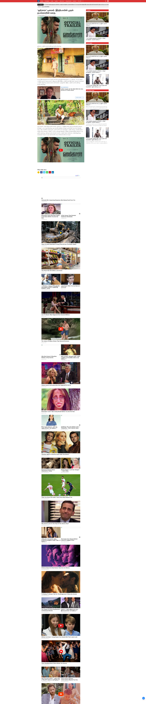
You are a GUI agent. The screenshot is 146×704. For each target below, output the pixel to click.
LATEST (88, 10)
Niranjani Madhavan (41, 15)
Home (39, 6)
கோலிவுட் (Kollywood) (45, 6)
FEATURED (89, 43)
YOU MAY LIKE (90, 90)
